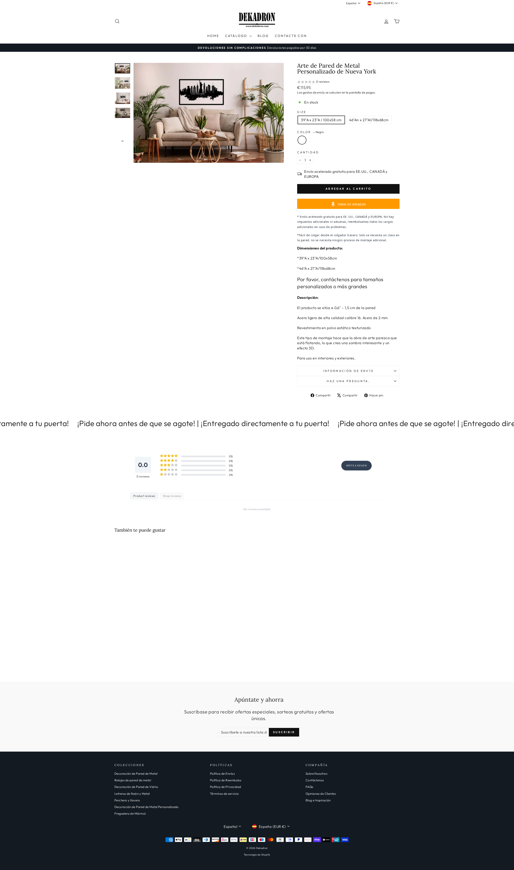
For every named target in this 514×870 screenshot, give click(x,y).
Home (213, 36)
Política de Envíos (222, 773)
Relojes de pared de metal (132, 780)
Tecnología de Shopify (257, 854)
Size (301, 112)
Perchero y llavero (127, 800)
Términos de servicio (224, 794)
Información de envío (348, 371)
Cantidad (308, 152)
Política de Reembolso (225, 780)
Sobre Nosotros (316, 773)
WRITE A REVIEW (356, 465)
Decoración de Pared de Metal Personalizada (146, 807)
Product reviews (144, 496)
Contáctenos (315, 780)
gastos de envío (314, 92)
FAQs (309, 787)
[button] (348, 81)
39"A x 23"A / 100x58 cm (321, 120)
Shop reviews (172, 496)
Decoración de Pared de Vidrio (136, 787)
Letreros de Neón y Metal (132, 794)
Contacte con (291, 36)
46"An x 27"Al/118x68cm (369, 120)
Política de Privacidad (225, 787)
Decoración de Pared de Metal (136, 773)
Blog (263, 36)
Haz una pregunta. (348, 381)
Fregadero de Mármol (130, 813)
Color (310, 132)
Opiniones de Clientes (321, 794)
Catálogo (237, 36)
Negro (302, 140)
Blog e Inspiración (318, 800)
